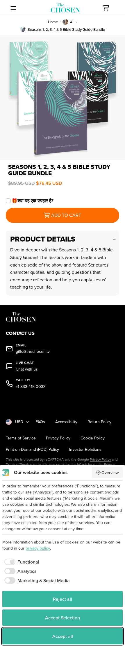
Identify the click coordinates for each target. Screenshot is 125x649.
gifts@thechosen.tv (33, 351)
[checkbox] (20, 561)
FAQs (40, 422)
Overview (110, 472)
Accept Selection (62, 617)
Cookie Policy (93, 438)
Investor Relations (85, 449)
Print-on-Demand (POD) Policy (32, 449)
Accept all (62, 636)
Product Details (42, 239)
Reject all (62, 599)
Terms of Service (21, 438)
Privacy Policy (58, 438)
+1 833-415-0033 (31, 386)
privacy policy (38, 548)
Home (53, 21)
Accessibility (66, 422)
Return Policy (99, 422)
